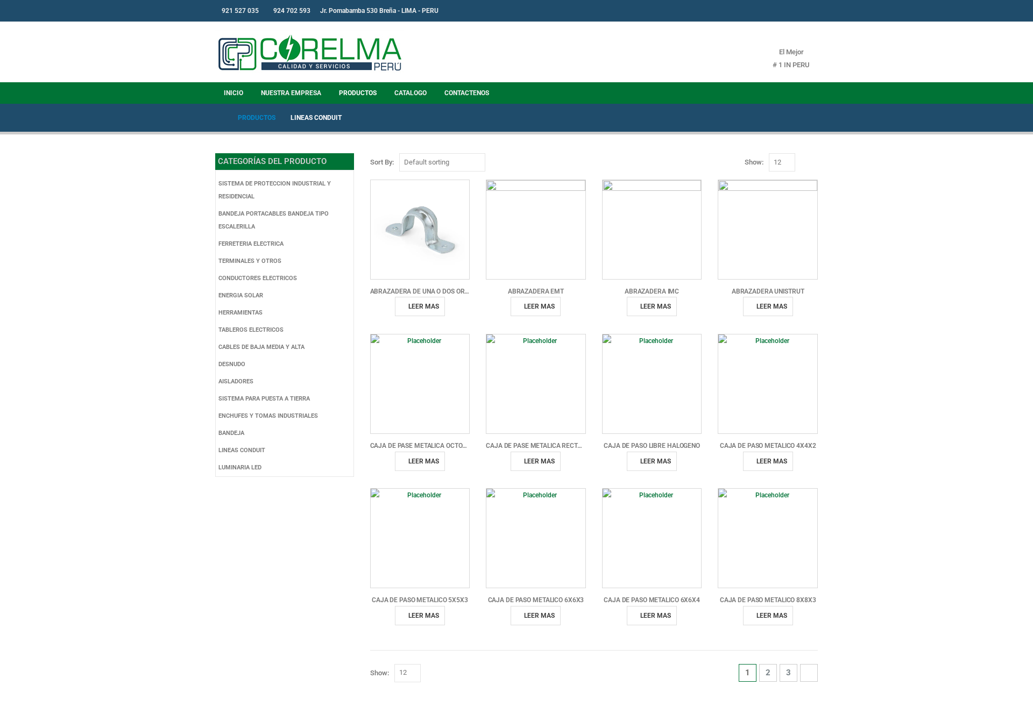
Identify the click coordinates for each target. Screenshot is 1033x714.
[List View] (815, 163)
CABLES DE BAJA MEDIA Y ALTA (261, 347)
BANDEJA (231, 433)
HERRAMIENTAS (240, 312)
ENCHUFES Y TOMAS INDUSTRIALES (268, 415)
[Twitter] (801, 10)
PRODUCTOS (358, 93)
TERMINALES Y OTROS (249, 261)
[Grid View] (803, 163)
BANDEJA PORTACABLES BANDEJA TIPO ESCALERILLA (273, 220)
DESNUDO (231, 364)
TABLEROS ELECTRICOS (251, 329)
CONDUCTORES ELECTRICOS (257, 278)
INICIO (233, 93)
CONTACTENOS (466, 93)
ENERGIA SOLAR (240, 295)
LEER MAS (423, 306)
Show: (754, 162)
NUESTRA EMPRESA (291, 93)
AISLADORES (235, 381)
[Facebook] (783, 10)
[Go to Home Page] (219, 117)
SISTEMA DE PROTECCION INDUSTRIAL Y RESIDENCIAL (274, 190)
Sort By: (382, 162)
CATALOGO (410, 93)
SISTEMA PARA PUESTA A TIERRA (264, 398)
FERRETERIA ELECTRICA (251, 243)
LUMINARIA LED (239, 467)
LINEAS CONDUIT (241, 450)
